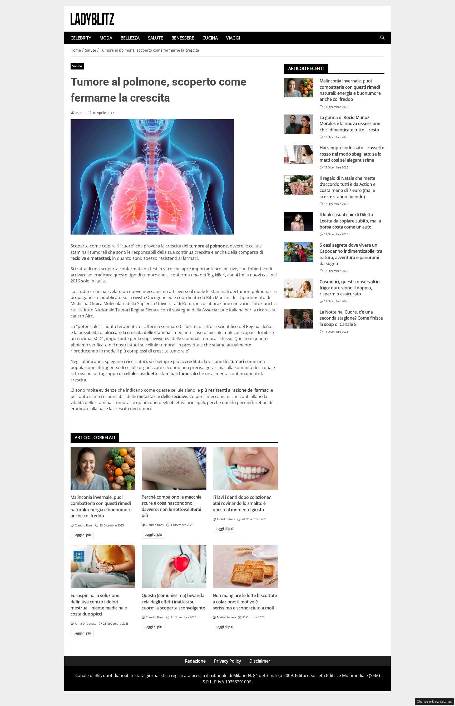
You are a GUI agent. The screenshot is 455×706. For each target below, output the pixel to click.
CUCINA (210, 38)
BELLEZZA (130, 38)
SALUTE (155, 38)
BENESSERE (182, 38)
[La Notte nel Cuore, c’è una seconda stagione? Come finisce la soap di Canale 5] (298, 319)
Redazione (195, 661)
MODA (106, 38)
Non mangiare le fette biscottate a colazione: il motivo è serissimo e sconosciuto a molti (245, 602)
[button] (382, 38)
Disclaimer (259, 661)
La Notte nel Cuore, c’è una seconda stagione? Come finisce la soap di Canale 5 (351, 318)
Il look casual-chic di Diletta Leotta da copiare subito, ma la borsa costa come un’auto (350, 221)
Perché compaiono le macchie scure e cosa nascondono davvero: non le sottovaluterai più (171, 506)
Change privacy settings (434, 701)
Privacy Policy (227, 661)
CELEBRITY (81, 38)
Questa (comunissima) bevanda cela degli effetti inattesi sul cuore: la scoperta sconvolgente (173, 602)
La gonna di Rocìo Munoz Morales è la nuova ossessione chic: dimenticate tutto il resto (350, 124)
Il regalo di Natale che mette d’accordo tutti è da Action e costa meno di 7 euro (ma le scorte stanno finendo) (347, 187)
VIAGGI (233, 38)
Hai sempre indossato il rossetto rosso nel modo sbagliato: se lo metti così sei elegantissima (352, 154)
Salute (77, 66)
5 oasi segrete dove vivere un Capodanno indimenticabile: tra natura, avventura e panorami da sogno (351, 254)
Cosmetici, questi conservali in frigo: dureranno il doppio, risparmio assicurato (350, 288)
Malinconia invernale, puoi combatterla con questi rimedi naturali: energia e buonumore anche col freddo (101, 506)
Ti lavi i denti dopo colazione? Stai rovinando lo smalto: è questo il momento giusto (242, 503)
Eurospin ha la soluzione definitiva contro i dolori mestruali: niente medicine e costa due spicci (99, 605)
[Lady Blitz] (92, 18)
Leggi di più (82, 535)
